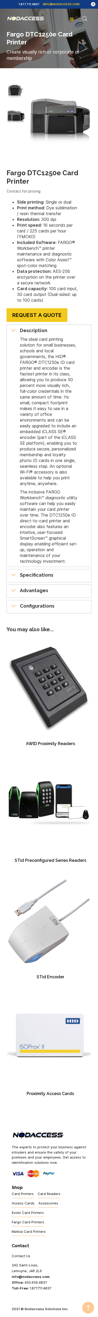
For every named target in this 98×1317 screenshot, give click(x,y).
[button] (72, 18)
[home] (26, 18)
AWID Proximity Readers (50, 743)
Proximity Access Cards (50, 1093)
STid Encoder (50, 976)
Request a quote (37, 315)
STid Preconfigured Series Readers (50, 860)
